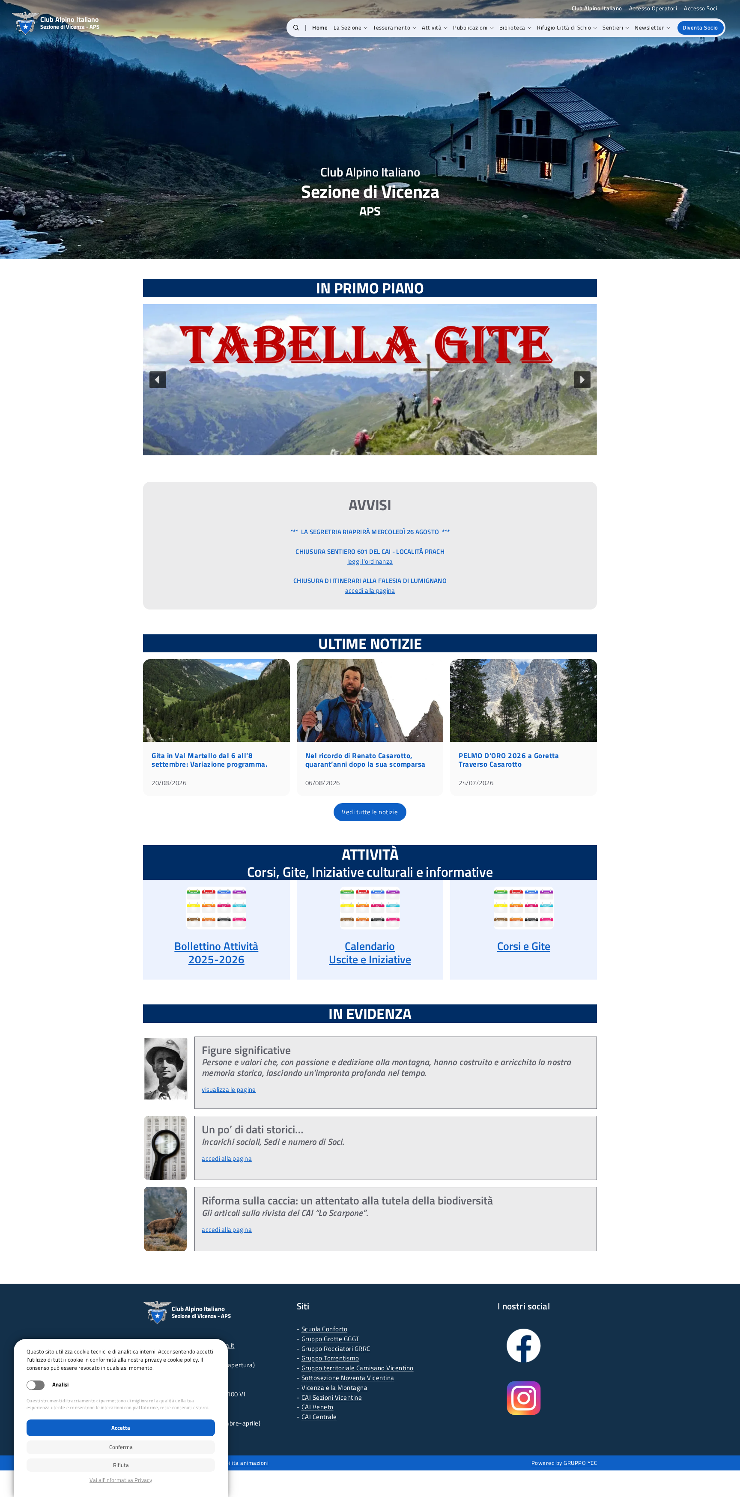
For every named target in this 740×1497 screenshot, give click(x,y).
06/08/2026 (322, 783)
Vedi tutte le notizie (370, 812)
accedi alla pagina (370, 590)
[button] (296, 28)
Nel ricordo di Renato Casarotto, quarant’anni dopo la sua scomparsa (365, 759)
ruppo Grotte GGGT (332, 1339)
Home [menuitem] (320, 27)
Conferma (121, 1447)
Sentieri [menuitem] (613, 27)
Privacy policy (121, 1480)
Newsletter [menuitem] (649, 27)
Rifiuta (121, 1465)
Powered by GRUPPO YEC (564, 1462)
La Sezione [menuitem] (347, 27)
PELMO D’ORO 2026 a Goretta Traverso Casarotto (509, 759)
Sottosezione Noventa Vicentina (347, 1378)
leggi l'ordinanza (370, 561)
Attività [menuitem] (432, 27)
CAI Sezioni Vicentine (331, 1397)
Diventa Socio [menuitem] (700, 27)
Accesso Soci (700, 8)
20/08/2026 (169, 783)
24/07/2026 (476, 783)
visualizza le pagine (229, 1089)
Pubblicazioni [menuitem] (470, 27)
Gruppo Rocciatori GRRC (335, 1349)
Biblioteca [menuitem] (512, 27)
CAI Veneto (317, 1407)
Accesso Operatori (653, 8)
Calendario (370, 946)
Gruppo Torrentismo (330, 1358)
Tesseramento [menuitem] (391, 27)
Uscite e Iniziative (370, 959)
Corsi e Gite (523, 946)
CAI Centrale (319, 1417)
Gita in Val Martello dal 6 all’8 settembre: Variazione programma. (209, 759)
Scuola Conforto (324, 1329)
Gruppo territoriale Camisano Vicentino (357, 1368)
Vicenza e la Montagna (334, 1387)
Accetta (120, 1427)
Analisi (60, 1384)
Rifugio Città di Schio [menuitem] (564, 27)
